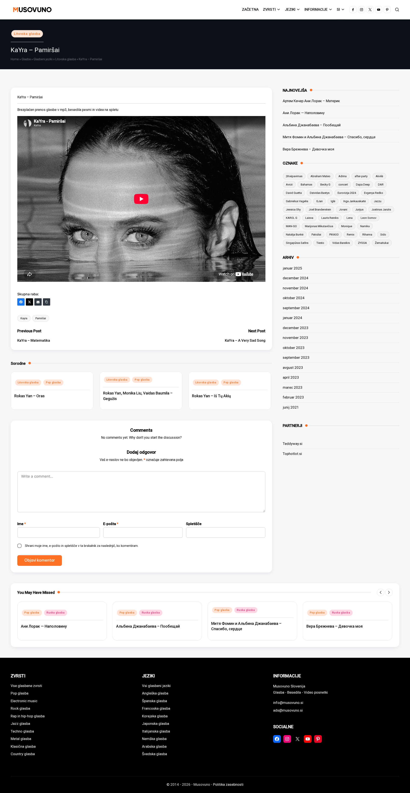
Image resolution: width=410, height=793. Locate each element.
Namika (365, 226)
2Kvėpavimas (294, 176)
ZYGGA (362, 242)
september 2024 (296, 308)
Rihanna (367, 234)
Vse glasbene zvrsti (26, 686)
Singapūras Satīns (297, 242)
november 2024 (295, 288)
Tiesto (320, 242)
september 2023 (296, 357)
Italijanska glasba (156, 731)
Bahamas (306, 184)
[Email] (38, 302)
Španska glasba (154, 701)
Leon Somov (368, 217)
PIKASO (334, 234)
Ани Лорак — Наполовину (304, 113)
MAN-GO (291, 226)
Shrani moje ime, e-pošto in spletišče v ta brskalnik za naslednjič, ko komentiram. (81, 546)
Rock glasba (20, 708)
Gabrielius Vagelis (297, 201)
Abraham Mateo (320, 176)
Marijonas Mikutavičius (319, 226)
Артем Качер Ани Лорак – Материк (311, 101)
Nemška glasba (154, 739)
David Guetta (294, 192)
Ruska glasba (56, 612)
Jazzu (377, 201)
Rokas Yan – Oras (29, 396)
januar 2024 (292, 318)
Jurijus (359, 209)
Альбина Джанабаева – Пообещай (312, 125)
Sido (383, 234)
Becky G (325, 184)
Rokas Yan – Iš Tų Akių (211, 396)
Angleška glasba (155, 693)
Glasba (26, 59)
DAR (381, 184)
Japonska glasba (155, 723)
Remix (350, 234)
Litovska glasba (27, 34)
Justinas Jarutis (381, 209)
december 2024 (295, 278)
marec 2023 (292, 387)
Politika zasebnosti (228, 784)
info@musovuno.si (288, 702)
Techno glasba (22, 731)
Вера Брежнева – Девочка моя (308, 149)
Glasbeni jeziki (43, 59)
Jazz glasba (20, 723)
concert (343, 184)
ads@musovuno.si (288, 710)
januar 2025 (292, 268)
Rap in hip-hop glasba (28, 716)
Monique (346, 226)
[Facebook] (21, 302)
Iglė (333, 201)
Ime (21, 524)
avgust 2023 (293, 367)
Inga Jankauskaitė (354, 201)
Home (15, 59)
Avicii (289, 184)
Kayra (23, 318)
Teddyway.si (292, 443)
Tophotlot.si (292, 454)
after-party (361, 176)
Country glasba (23, 754)
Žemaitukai (382, 242)
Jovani (343, 209)
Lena (350, 217)
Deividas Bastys (319, 192)
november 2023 (295, 337)
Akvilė (379, 176)
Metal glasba (21, 739)
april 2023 (291, 377)
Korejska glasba (155, 716)
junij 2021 (291, 407)
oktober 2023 (294, 348)
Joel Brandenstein (320, 209)
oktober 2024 (294, 298)
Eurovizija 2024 (347, 192)
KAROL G (291, 217)
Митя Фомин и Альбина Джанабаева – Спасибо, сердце (329, 137)
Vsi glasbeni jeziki (156, 686)
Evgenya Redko (373, 192)
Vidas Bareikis (341, 242)
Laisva (309, 217)
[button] (380, 592)
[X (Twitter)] (29, 302)
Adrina (342, 176)
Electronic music (24, 701)
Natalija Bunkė (294, 234)
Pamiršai (40, 318)
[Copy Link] (46, 302)
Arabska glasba (154, 746)
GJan (319, 201)
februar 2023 (293, 397)
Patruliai (316, 234)
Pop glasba (53, 382)
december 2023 (295, 328)
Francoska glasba (156, 708)
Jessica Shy (293, 209)
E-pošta (110, 524)
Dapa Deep (363, 184)
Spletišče (194, 524)
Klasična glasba (23, 746)
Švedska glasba (154, 754)
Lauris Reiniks (329, 217)
